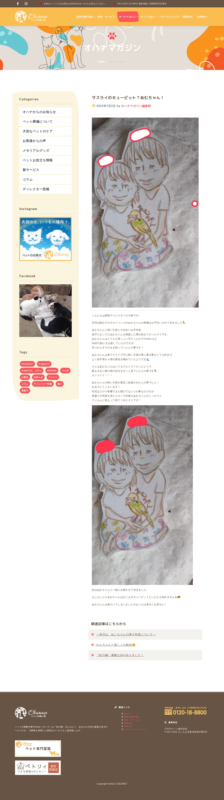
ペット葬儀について (38, 121)
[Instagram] (26, 3)
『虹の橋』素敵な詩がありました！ (120, 655)
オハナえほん (147, 16)
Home (101, 62)
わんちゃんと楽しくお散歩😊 (116, 644)
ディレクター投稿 (36, 189)
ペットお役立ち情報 (38, 160)
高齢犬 (25, 390)
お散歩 (25, 377)
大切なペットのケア (38, 131)
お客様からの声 (34, 141)
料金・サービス (106, 16)
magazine (44, 364)
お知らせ (38, 377)
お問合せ (202, 16)
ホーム (127, 713)
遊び (59, 384)
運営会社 (188, 16)
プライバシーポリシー (135, 729)
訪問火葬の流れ (85, 16)
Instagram (27, 364)
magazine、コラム (32, 370)
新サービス (31, 170)
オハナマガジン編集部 (136, 105)
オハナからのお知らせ (39, 112)
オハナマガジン (127, 16)
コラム (28, 179)
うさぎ (65, 370)
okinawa (52, 370)
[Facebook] (18, 3)
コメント (52, 377)
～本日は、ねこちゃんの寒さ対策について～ (126, 634)
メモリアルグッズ (169, 16)
